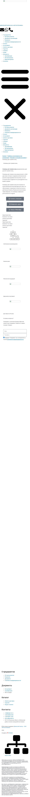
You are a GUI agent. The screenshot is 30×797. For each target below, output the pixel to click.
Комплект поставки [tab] (7, 216)
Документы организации (11, 38)
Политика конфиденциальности (13, 41)
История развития (9, 36)
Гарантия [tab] (4, 220)
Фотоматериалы (9, 57)
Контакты (5, 61)
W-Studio (10, 733)
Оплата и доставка (8, 47)
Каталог (5, 43)
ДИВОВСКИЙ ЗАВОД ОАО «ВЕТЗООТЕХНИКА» (11, 25)
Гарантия (5, 48)
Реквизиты (7, 40)
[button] (15, 94)
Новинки (5, 50)
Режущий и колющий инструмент (18, 157)
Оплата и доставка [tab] (7, 218)
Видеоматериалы (9, 59)
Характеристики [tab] (6, 215)
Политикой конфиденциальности (15, 339)
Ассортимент (6, 45)
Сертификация (8, 56)
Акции (4, 52)
